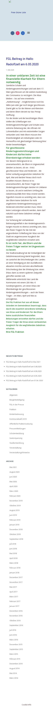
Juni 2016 (13, 635)
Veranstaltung (15, 447)
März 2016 (14, 639)
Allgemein (14, 395)
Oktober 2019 (15, 505)
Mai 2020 (13, 481)
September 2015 (16, 649)
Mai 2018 (13, 553)
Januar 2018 (14, 572)
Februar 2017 (15, 601)
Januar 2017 (14, 606)
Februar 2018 (15, 568)
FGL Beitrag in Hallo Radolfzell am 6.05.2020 (22, 61)
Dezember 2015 (16, 644)
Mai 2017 (13, 587)
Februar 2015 (15, 659)
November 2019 (16, 500)
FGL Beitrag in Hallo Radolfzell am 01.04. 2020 (24, 380)
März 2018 (14, 563)
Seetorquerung (16, 438)
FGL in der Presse (17, 404)
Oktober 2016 (15, 620)
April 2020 (13, 486)
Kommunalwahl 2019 (18, 419)
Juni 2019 (13, 515)
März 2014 (14, 678)
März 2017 (14, 596)
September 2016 (16, 625)
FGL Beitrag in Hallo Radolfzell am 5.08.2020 (23, 366)
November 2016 (16, 615)
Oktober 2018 (15, 534)
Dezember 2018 (16, 529)
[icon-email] (23, 33)
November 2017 (16, 582)
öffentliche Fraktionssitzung (21, 424)
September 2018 (16, 539)
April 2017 (13, 591)
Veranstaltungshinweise (20, 452)
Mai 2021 (13, 467)
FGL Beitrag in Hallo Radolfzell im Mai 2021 (23, 362)
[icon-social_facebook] (13, 33)
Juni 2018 (13, 548)
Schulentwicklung (17, 433)
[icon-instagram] (18, 33)
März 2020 (14, 491)
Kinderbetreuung (17, 414)
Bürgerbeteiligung (17, 400)
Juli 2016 (13, 630)
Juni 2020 (13, 476)
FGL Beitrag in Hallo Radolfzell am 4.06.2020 (23, 371)
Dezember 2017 (16, 577)
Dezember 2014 (16, 663)
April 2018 (13, 558)
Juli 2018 (13, 544)
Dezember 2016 (16, 611)
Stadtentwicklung (17, 443)
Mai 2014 (13, 673)
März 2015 (14, 654)
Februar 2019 (15, 520)
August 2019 (14, 510)
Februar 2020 (15, 496)
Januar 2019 (14, 524)
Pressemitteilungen (18, 428)
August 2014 (14, 668)
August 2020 (14, 472)
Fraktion (13, 409)
